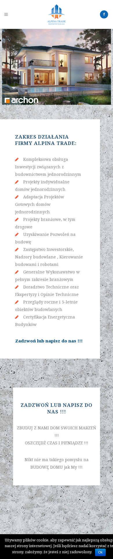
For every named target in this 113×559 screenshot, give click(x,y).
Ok (100, 552)
